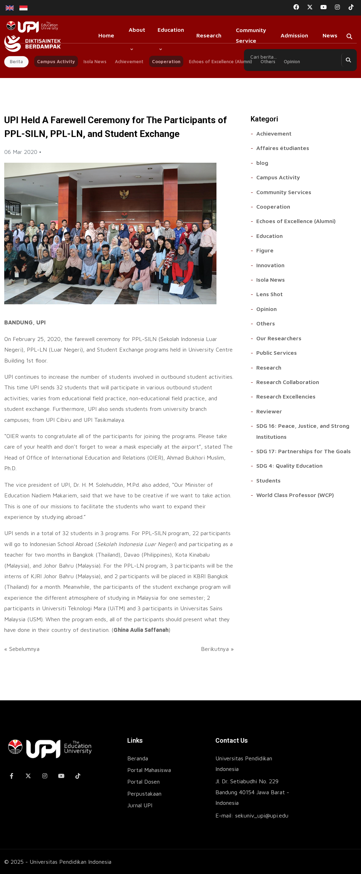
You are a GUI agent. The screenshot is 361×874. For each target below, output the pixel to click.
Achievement (129, 61)
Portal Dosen (143, 781)
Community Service (251, 35)
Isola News (95, 61)
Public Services (276, 352)
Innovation (270, 265)
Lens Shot (269, 294)
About (137, 29)
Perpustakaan (144, 793)
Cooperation (166, 61)
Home (106, 35)
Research (208, 35)
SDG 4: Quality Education (289, 465)
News (330, 35)
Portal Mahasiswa (149, 770)
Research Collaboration (287, 382)
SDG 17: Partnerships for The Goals (303, 451)
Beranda (137, 758)
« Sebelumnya (21, 649)
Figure (265, 250)
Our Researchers (278, 338)
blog (262, 163)
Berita (16, 61)
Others (268, 61)
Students (268, 480)
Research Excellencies (286, 396)
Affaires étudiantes (282, 148)
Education (171, 29)
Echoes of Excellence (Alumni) (220, 61)
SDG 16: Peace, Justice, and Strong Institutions (302, 431)
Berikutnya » (217, 649)
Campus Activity (56, 61)
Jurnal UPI (139, 805)
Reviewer (269, 411)
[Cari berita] (348, 60)
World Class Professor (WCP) (295, 495)
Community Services (283, 192)
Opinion (292, 61)
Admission (294, 35)
